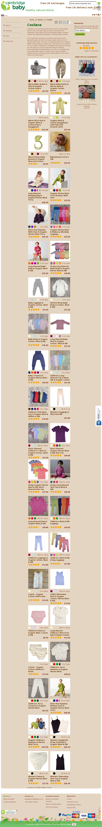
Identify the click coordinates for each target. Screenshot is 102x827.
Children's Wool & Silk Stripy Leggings (60, 559)
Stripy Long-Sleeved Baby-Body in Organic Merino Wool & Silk (60, 268)
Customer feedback (9, 802)
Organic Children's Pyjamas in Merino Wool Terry (36, 742)
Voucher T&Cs (71, 807)
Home (32, 20)
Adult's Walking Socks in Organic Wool (87, 80)
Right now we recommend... (86, 57)
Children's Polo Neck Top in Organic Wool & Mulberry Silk (38, 414)
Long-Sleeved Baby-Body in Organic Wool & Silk (37, 268)
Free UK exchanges (52, 3)
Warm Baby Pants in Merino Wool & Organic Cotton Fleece (59, 87)
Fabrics (8, 25)
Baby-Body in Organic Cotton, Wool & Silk (38, 340)
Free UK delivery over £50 (82, 7)
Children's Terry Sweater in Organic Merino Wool (59, 669)
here (69, 824)
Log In (94, 9)
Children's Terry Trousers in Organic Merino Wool (37, 706)
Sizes (7, 36)
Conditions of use (72, 802)
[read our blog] (100, 15)
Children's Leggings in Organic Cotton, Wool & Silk (38, 560)
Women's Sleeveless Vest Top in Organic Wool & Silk (59, 778)
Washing (9, 31)
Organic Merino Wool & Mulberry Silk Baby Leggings (59, 232)
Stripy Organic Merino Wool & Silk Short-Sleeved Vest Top (38, 487)
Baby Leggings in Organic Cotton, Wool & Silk (38, 305)
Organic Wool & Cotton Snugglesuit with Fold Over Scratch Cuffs (59, 123)
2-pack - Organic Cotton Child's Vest (36, 595)
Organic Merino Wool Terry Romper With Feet (59, 195)
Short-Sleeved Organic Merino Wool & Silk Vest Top (59, 450)
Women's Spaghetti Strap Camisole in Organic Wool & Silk (59, 742)
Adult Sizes (9, 41)
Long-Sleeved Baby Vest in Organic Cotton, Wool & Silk (59, 341)
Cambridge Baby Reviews (86, 43)
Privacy (69, 799)
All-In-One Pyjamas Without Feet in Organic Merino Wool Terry (59, 707)
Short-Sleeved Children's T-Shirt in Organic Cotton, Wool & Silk (38, 451)
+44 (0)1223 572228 (31, 802)
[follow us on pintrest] (93, 15)
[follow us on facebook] (96, 15)
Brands (40, 20)
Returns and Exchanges (53, 804)
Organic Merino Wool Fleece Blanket (87, 105)
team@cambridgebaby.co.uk (34, 799)
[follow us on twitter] (94, 15)
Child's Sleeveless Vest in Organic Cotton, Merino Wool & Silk (59, 597)
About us (6, 796)
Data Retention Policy (74, 804)
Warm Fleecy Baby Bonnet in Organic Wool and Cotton (36, 159)
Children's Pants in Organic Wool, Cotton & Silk (38, 633)
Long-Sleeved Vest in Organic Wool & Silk (37, 522)
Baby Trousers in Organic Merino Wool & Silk (37, 378)
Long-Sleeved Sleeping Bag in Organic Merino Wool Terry (37, 196)
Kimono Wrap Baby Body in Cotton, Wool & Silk (59, 305)
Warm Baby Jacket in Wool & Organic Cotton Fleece (37, 86)
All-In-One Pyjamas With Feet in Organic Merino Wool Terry (37, 232)
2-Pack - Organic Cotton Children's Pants (36, 669)
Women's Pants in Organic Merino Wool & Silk (37, 778)
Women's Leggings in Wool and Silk (59, 413)
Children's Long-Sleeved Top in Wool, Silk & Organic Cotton (60, 378)
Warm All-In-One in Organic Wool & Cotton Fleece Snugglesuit (36, 123)
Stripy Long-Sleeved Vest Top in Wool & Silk (59, 487)
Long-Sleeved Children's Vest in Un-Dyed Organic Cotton (59, 633)
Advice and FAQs (8, 799)
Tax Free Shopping (52, 807)
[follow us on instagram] (98, 15)
